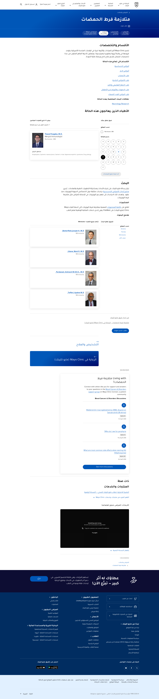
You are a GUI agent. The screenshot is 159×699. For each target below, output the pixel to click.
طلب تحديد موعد (120, 331)
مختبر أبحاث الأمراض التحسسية (116, 192)
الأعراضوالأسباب (125, 33)
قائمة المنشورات (114, 207)
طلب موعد (124, 26)
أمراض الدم (124, 71)
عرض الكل (122, 238)
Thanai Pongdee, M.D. (53, 134)
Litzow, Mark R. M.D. (75, 252)
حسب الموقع (105, 127)
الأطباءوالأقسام (104, 33)
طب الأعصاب (123, 76)
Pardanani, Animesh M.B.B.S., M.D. (69, 272)
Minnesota (122, 235)
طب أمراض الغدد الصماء (118, 95)
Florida (123, 232)
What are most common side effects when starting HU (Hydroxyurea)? (105, 452)
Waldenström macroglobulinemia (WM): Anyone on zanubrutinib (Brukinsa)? (106, 411)
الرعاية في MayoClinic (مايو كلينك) (90, 33)
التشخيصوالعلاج (114, 33)
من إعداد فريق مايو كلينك (119, 318)
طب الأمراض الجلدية (120, 81)
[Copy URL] (82, 528)
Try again (94, 533)
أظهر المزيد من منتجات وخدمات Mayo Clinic (112, 497)
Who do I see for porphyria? (115, 432)
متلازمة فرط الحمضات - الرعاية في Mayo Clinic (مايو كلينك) (106, 323)
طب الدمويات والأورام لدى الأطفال (115, 90)
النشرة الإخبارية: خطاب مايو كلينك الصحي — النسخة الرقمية (106, 492)
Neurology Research (120, 104)
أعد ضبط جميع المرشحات (111, 174)
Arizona (123, 229)
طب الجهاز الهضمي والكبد (118, 85)
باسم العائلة (105, 137)
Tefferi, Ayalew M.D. (75, 293)
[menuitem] (125, 33)
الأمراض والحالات (122, 12)
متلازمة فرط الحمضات (105, 19)
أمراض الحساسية (122, 67)
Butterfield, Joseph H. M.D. (73, 231)
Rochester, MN (109, 132)
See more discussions (104, 467)
